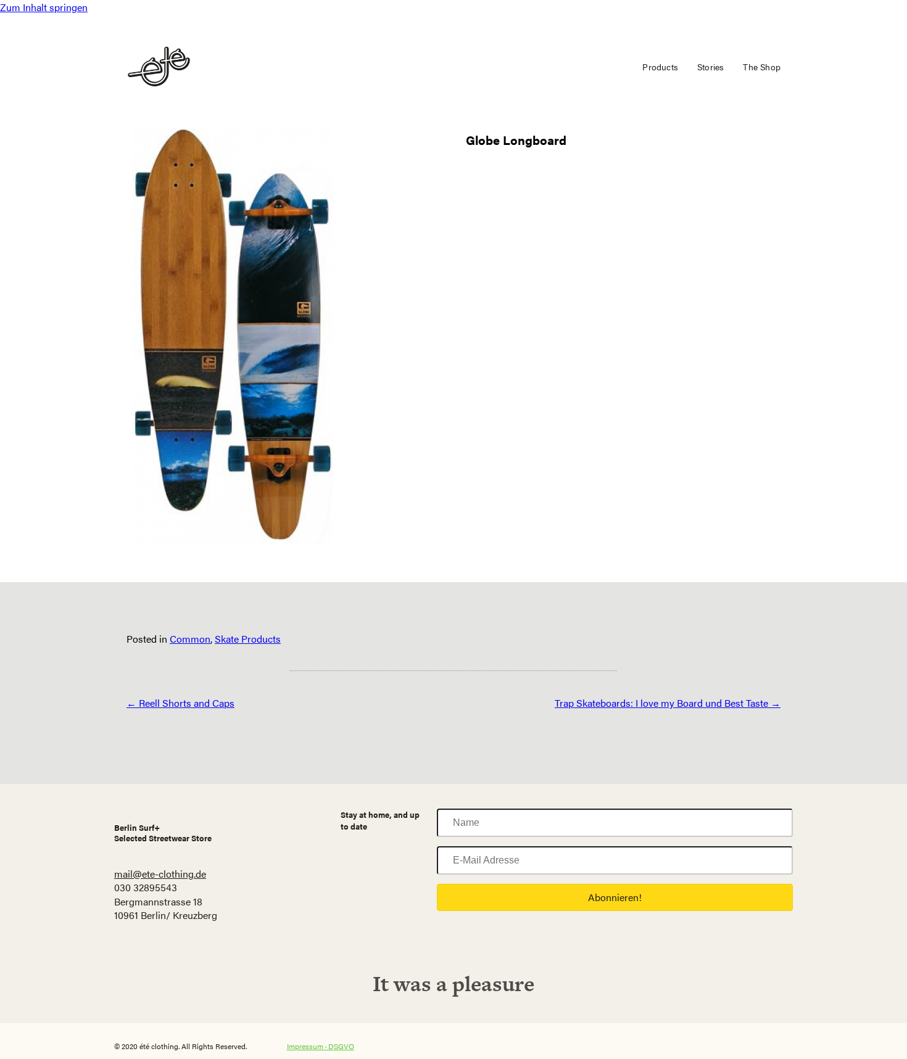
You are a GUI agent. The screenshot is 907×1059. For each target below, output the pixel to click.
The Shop (762, 66)
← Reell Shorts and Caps (180, 703)
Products (660, 66)
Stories (710, 66)
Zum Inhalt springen (44, 7)
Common (190, 639)
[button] (615, 897)
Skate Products (248, 639)
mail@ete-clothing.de (160, 874)
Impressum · (307, 1046)
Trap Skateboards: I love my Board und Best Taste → (668, 703)
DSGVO (341, 1046)
